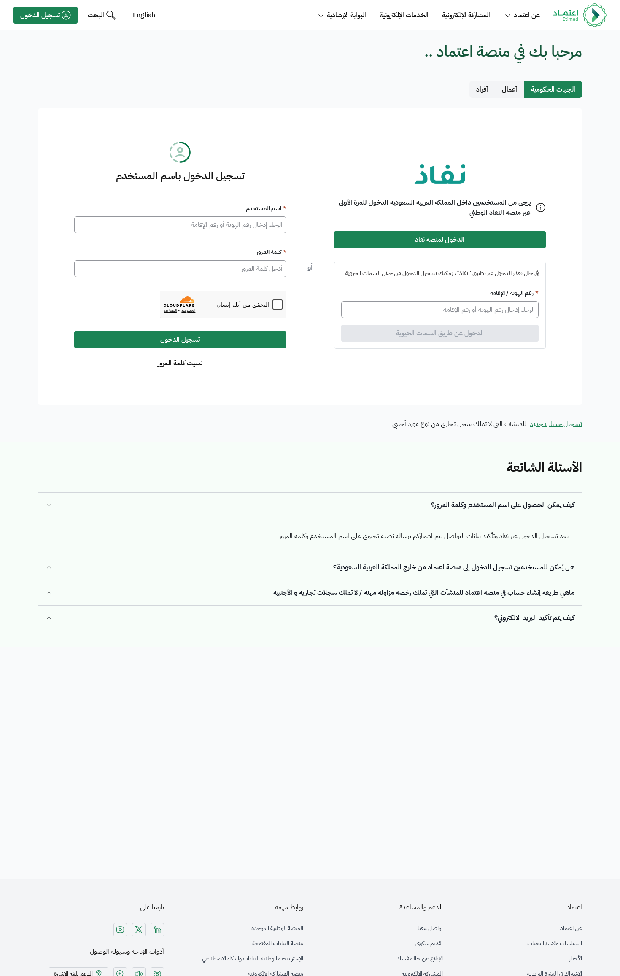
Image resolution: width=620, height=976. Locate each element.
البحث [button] (96, 15)
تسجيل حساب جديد (556, 424)
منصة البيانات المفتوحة (277, 943)
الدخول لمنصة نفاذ (439, 240)
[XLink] (139, 929)
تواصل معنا (430, 928)
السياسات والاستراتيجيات (554, 943)
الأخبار (575, 958)
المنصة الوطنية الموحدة (277, 928)
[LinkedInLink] (157, 929)
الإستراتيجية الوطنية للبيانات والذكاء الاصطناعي (252, 958)
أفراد (482, 89)
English (144, 15)
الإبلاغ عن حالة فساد (420, 958)
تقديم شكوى (429, 943)
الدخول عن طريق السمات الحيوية (440, 333)
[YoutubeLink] (120, 929)
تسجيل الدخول (180, 339)
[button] (45, 15)
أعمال (509, 89)
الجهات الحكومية (553, 89)
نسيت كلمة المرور (180, 363)
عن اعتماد (571, 928)
